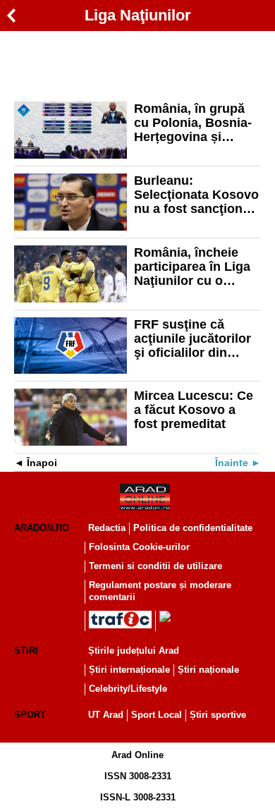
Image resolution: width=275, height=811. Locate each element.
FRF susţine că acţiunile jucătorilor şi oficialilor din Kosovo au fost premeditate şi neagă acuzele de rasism (197, 338)
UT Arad (105, 714)
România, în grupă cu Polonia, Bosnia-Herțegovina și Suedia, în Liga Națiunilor (193, 123)
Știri (26, 650)
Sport (30, 714)
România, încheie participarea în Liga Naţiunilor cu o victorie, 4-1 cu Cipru (196, 266)
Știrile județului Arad (133, 650)
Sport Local (156, 714)
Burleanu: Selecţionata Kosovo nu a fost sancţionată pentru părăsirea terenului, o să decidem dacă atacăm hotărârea (197, 194)
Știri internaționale (129, 669)
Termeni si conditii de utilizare (155, 566)
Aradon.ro (41, 528)
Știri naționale (208, 669)
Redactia (107, 528)
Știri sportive (218, 714)
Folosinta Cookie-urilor (139, 547)
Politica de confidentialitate (192, 528)
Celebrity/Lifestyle (128, 688)
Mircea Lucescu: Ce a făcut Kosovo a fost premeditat (193, 410)
